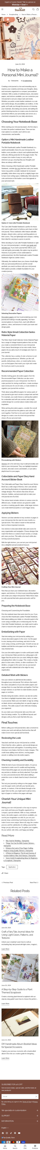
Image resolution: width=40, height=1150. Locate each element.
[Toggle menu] (2, 9)
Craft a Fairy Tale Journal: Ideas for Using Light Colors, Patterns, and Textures (18, 934)
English (4, 1128)
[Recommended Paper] (20, 439)
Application (12, 867)
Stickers (4, 464)
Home (3, 14)
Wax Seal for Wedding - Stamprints (17, 841)
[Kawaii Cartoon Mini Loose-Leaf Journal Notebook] (20, 292)
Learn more (5, 949)
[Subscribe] (36, 1096)
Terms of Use (26, 1102)
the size (17, 168)
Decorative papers (8, 317)
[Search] (33, 9)
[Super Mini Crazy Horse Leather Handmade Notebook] (20, 202)
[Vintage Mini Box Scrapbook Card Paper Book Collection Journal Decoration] (20, 566)
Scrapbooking (13, 14)
